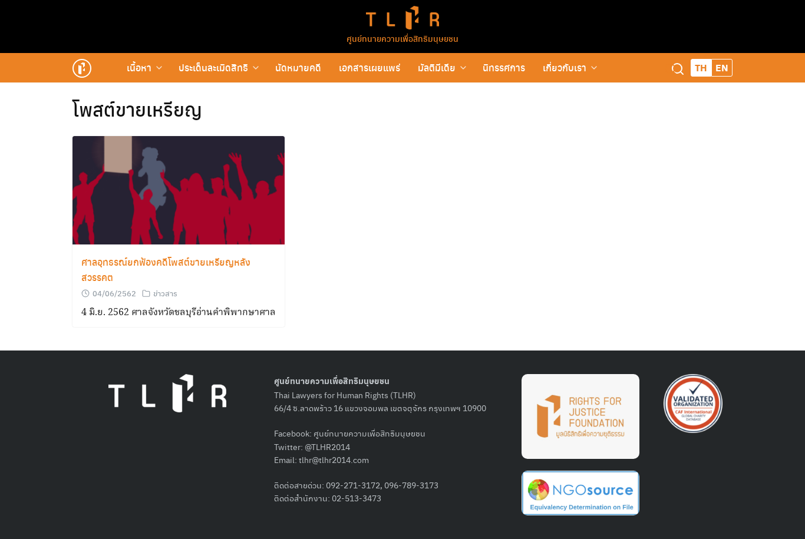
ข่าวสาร (165, 293)
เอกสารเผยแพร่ (369, 67)
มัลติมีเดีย (437, 67)
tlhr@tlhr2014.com (334, 459)
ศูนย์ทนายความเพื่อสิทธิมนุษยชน (402, 38)
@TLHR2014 (327, 446)
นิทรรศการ (504, 67)
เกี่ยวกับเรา (564, 67)
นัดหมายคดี (298, 67)
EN (721, 67)
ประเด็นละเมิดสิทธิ (213, 67)
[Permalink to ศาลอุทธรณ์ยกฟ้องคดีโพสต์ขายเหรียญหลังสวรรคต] (178, 190)
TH (701, 67)
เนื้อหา (139, 67)
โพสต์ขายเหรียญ (137, 109)
